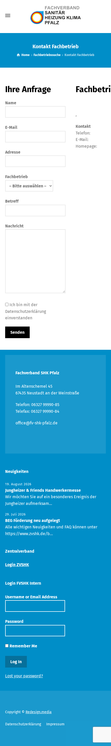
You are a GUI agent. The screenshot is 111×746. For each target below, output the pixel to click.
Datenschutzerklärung (23, 724)
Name (10, 102)
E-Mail (11, 127)
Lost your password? (24, 675)
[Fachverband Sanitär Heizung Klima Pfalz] (55, 15)
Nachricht (14, 226)
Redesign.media (39, 712)
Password (14, 621)
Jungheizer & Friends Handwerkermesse (43, 490)
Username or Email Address (31, 596)
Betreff (12, 201)
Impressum (55, 724)
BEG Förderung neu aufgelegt (32, 520)
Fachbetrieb (16, 176)
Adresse (12, 152)
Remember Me (23, 646)
